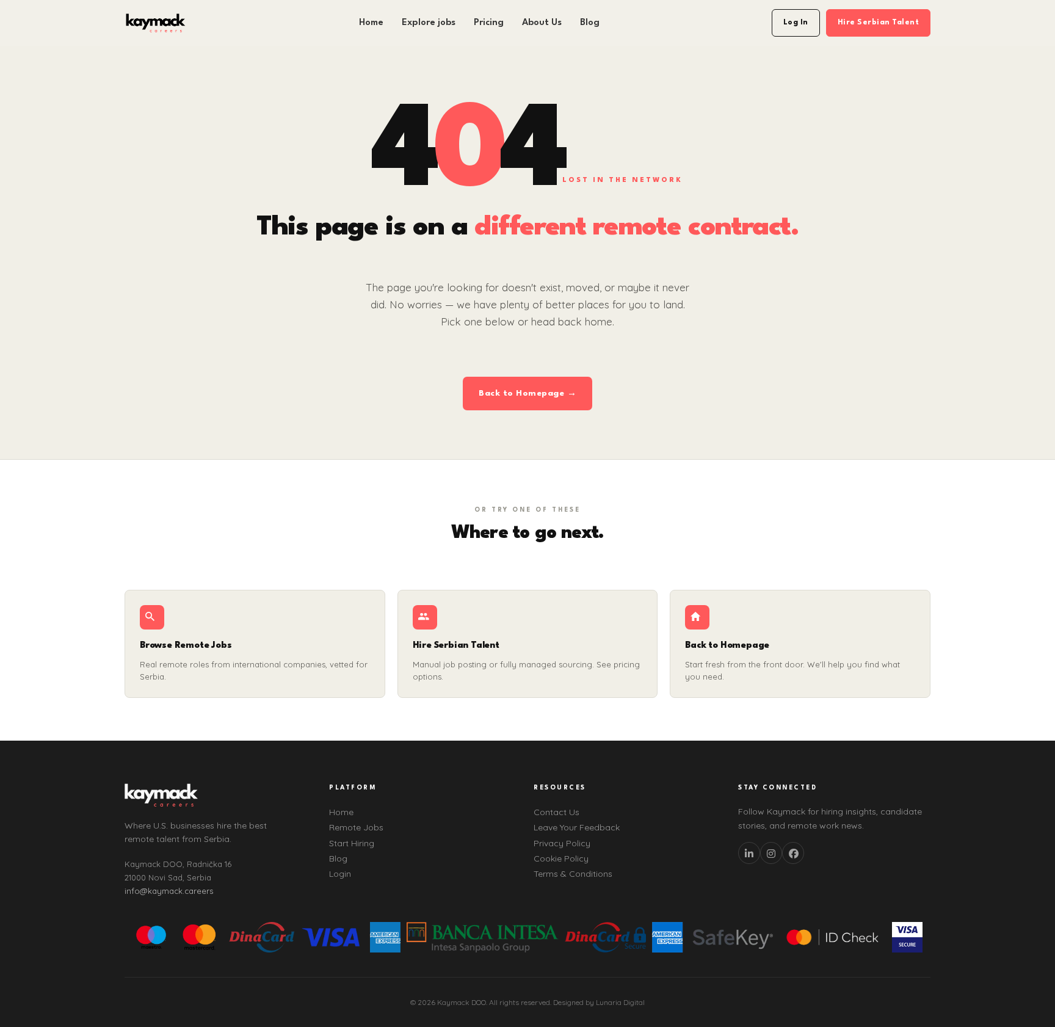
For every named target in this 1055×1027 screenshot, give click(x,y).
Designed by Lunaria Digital (599, 1002)
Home (371, 22)
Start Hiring (351, 843)
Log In (795, 22)
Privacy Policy (562, 843)
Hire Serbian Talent (878, 22)
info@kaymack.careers (169, 891)
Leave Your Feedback (577, 827)
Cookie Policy (561, 858)
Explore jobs (428, 22)
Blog (590, 22)
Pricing (489, 22)
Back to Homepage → (527, 393)
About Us (542, 22)
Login (340, 873)
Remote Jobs (356, 827)
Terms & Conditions (573, 873)
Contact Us (556, 812)
